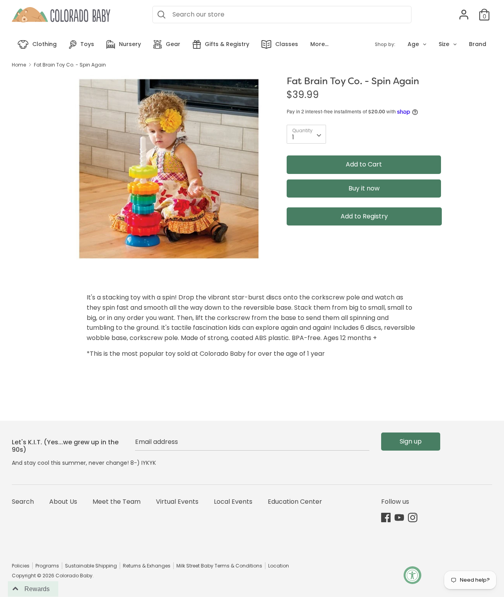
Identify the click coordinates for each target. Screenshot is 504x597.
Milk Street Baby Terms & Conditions (219, 565)
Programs (47, 565)
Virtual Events (177, 501)
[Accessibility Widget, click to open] (412, 575)
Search (23, 501)
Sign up (411, 441)
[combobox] (306, 134)
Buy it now (364, 188)
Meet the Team (117, 501)
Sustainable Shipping (91, 565)
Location (278, 565)
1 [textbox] (293, 137)
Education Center (295, 501)
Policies (21, 565)
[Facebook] (386, 517)
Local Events (233, 501)
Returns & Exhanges (146, 565)
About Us (63, 501)
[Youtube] (399, 517)
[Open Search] (161, 14)
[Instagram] (412, 517)
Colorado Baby (74, 575)
